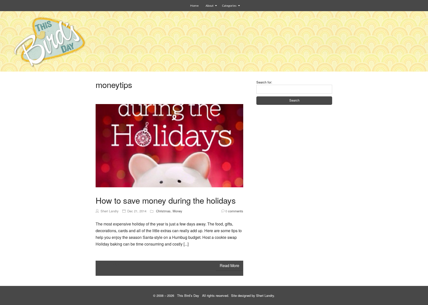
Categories (229, 5)
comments (234, 211)
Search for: (264, 82)
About (210, 5)
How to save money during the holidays (166, 200)
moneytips (111, 264)
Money (177, 211)
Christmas (163, 211)
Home (194, 5)
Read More (229, 265)
